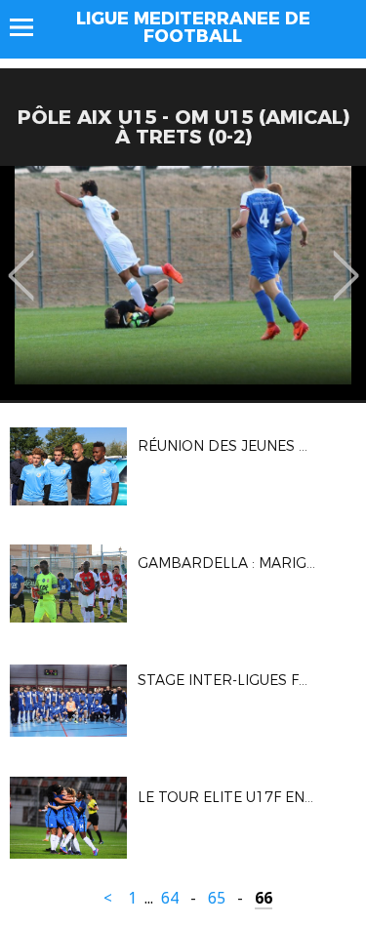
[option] (183, 283)
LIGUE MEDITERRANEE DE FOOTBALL (193, 27)
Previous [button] (21, 261)
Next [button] (346, 261)
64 (170, 898)
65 (216, 898)
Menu (31, 27)
